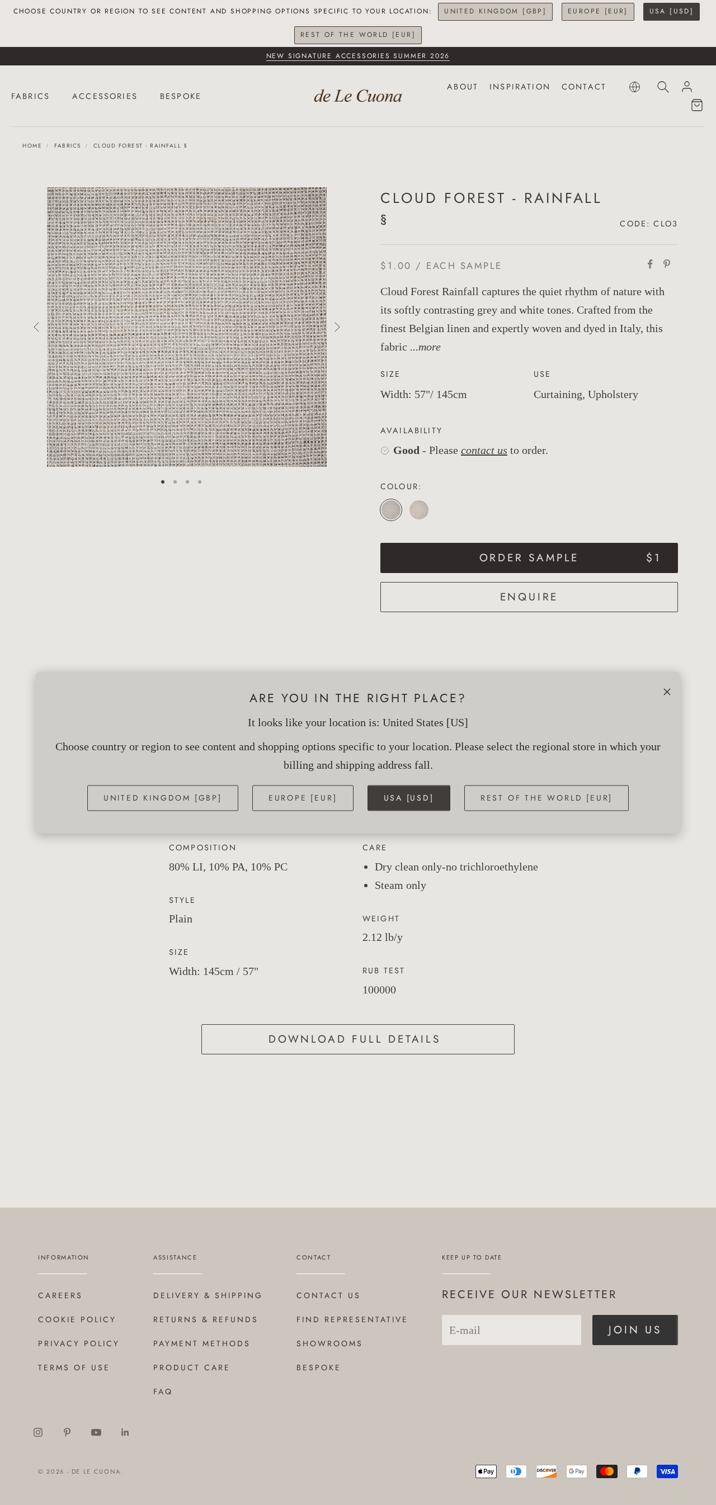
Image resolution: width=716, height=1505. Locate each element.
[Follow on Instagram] (38, 1432)
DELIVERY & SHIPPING (208, 1295)
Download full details (354, 1039)
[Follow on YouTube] (96, 1432)
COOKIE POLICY (77, 1319)
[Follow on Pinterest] (67, 1432)
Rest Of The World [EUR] (358, 35)
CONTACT (584, 86)
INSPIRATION (519, 86)
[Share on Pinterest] (666, 263)
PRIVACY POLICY (79, 1343)
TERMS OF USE (74, 1367)
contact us (484, 450)
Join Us (635, 1329)
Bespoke (318, 1367)
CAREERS (60, 1295)
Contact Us (328, 1295)
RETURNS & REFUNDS (205, 1319)
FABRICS (30, 96)
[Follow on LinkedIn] (125, 1432)
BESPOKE (180, 96)
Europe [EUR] (598, 11)
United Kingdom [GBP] (495, 11)
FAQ (163, 1391)
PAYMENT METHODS (202, 1343)
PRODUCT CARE (191, 1367)
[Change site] (634, 87)
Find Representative (352, 1319)
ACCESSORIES (105, 96)
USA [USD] (671, 11)
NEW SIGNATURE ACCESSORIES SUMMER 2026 (358, 56)
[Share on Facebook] (650, 263)
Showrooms (329, 1343)
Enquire (529, 596)
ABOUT (462, 86)
